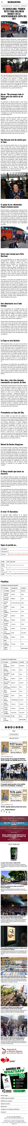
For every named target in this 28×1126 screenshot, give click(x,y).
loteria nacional (14, 734)
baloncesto (16, 6)
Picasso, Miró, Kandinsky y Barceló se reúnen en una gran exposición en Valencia (14, 948)
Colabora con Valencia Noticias (10, 1109)
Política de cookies (6, 1101)
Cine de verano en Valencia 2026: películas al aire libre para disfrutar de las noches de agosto (13, 917)
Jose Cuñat (13, 1118)
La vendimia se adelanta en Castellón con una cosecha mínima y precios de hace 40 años (12, 1008)
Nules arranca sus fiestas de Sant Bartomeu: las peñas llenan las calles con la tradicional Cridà (13, 1038)
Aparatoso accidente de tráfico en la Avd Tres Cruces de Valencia (12, 887)
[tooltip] (6, 727)
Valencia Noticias (10, 810)
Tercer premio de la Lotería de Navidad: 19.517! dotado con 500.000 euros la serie (13, 759)
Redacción (4, 1106)
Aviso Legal (4, 1095)
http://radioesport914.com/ (17, 565)
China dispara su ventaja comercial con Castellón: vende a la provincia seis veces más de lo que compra (14, 976)
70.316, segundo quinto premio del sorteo (13, 806)
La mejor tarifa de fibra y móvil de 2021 (10, 862)
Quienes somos (5, 1103)
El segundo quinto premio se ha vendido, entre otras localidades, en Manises (13, 784)
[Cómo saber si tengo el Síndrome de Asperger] (14, 822)
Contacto (3, 1112)
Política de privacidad (7, 1098)
